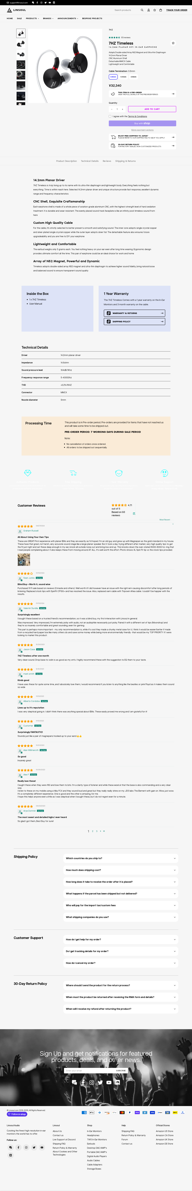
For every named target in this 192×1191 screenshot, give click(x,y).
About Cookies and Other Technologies (65, 1153)
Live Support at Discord (64, 1139)
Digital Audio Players (97, 1156)
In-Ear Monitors (94, 1131)
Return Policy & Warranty (65, 1147)
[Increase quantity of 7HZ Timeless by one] (122, 109)
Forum (125, 1139)
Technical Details (90, 161)
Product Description (66, 161)
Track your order (176, 10)
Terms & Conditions (137, 116)
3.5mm (113, 77)
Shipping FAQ (59, 1143)
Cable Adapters (94, 1164)
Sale (19, 18)
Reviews (107, 161)
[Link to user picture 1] (24, 559)
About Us (57, 1131)
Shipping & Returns (125, 161)
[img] (25, 526)
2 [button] (92, 831)
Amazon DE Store (164, 1143)
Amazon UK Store (164, 1139)
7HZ (111, 29)
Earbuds (91, 1143)
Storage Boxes (94, 1168)
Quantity (113, 102)
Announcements (67, 18)
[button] (160, 10)
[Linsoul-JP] (16, 10)
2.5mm (133, 77)
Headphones (93, 1135)
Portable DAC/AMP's (97, 1152)
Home (10, 18)
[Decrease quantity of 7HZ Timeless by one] (112, 109)
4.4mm (123, 77)
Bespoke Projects (92, 18)
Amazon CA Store (164, 1135)
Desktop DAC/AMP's (97, 1147)
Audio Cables (93, 1160)
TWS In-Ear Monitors (97, 1139)
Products (31, 18)
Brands (47, 18)
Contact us (58, 1135)
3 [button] (96, 831)
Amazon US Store (164, 1131)
